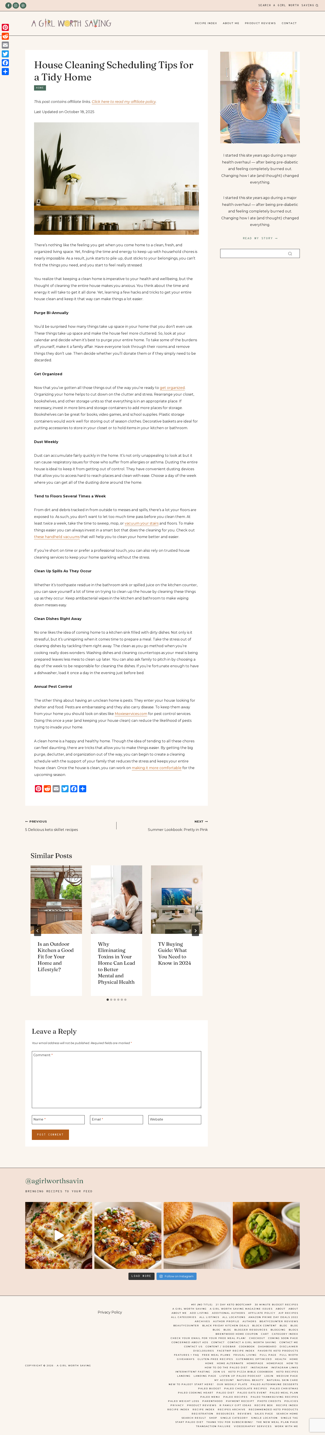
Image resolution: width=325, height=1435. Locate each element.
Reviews (245, 1413)
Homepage (255, 1363)
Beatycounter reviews (279, 1321)
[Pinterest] (23, 5)
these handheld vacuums (57, 537)
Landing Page (205, 1375)
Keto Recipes (287, 1371)
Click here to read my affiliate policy (124, 102)
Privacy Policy (110, 1312)
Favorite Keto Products (278, 1350)
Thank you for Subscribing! (229, 1422)
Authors (249, 1321)
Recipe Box (263, 1405)
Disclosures (203, 1350)
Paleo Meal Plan (284, 1392)
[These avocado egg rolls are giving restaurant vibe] (266, 1235)
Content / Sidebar (221, 1346)
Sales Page (264, 1413)
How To (292, 1363)
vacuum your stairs (142, 523)
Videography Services (253, 1426)
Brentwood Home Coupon (237, 1334)
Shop (213, 1417)
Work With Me (286, 1426)
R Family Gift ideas (235, 1405)
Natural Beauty (250, 1380)
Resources (225, 1413)
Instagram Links (284, 1367)
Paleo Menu (210, 1396)
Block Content (264, 1325)
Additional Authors (228, 1313)
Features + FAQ (186, 1354)
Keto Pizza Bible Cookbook (250, 1371)
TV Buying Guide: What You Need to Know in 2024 (174, 953)
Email (97, 1119)
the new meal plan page (277, 1422)
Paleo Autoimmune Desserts (274, 1384)
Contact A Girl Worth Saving (252, 1342)
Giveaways (186, 1359)
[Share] (5, 71)
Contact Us (193, 1346)
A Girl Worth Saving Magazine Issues (241, 1308)
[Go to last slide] (37, 930)
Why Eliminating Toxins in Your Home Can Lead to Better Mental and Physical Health (116, 963)
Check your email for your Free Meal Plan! (208, 1338)
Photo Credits (269, 1401)
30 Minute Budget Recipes (276, 1304)
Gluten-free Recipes (215, 1359)
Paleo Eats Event (252, 1392)
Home (40, 88)
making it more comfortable (157, 768)
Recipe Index (206, 23)
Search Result (194, 1417)
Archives (202, 1321)
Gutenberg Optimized (254, 1359)
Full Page (268, 1354)
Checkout (257, 1338)
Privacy (177, 1405)
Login (268, 1375)
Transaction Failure (213, 1426)
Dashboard (267, 1346)
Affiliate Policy (261, 1313)
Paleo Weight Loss (183, 1401)
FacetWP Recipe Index (236, 1350)
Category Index (285, 1334)
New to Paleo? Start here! (191, 1384)
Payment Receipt (240, 1401)
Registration (202, 1413)
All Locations (233, 1317)
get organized (172, 388)
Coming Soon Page (283, 1338)
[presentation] (56, 899)
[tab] (108, 1000)
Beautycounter (186, 1325)
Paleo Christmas (284, 1388)
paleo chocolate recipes (245, 1388)
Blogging (278, 1329)
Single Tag (289, 1417)
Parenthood (212, 1401)
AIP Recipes (288, 1313)
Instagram (259, 1367)
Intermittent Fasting (192, 1371)
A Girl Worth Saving (189, 1308)
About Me (231, 23)
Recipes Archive (232, 1409)
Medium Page (287, 1375)
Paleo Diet (225, 1392)
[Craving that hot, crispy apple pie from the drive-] (197, 1235)
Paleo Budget (209, 1388)
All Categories (183, 1317)
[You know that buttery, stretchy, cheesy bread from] (58, 1235)
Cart (265, 1334)
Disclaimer (289, 1346)
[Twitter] (5, 53)
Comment (43, 1055)
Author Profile (226, 1321)
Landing (184, 1375)
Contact (289, 23)
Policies (291, 1401)
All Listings (209, 1317)
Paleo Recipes (235, 1396)
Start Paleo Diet (189, 1422)
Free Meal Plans (216, 1354)
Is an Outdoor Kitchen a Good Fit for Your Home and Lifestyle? (56, 956)
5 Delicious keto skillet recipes (51, 826)
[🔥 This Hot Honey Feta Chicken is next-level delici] (127, 1235)
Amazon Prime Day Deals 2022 (273, 1317)
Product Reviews (260, 23)
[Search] (290, 253)
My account (224, 1380)
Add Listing (199, 1313)
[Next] (195, 930)
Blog (283, 1325)
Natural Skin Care (282, 1380)
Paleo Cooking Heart (195, 1392)
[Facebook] (8, 5)
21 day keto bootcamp (234, 1304)
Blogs (293, 1329)
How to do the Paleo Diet (226, 1367)
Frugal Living (245, 1354)
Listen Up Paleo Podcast (240, 1375)
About (280, 1308)
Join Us (219, 1371)
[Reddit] (5, 36)
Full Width (289, 1354)
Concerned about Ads (190, 1342)
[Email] (5, 45)
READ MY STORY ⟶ (260, 238)
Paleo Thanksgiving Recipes (274, 1396)
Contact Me (288, 1342)
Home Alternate (230, 1363)
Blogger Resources (251, 1329)
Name (39, 1119)
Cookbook (247, 1346)
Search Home (287, 1413)
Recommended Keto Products (273, 1409)
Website (156, 1119)
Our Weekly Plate (232, 1384)
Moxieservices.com (131, 714)
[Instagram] (16, 5)
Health (281, 1359)
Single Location (264, 1417)
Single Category (234, 1417)
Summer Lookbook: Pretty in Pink (178, 826)
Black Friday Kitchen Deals (225, 1325)
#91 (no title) (202, 1304)
